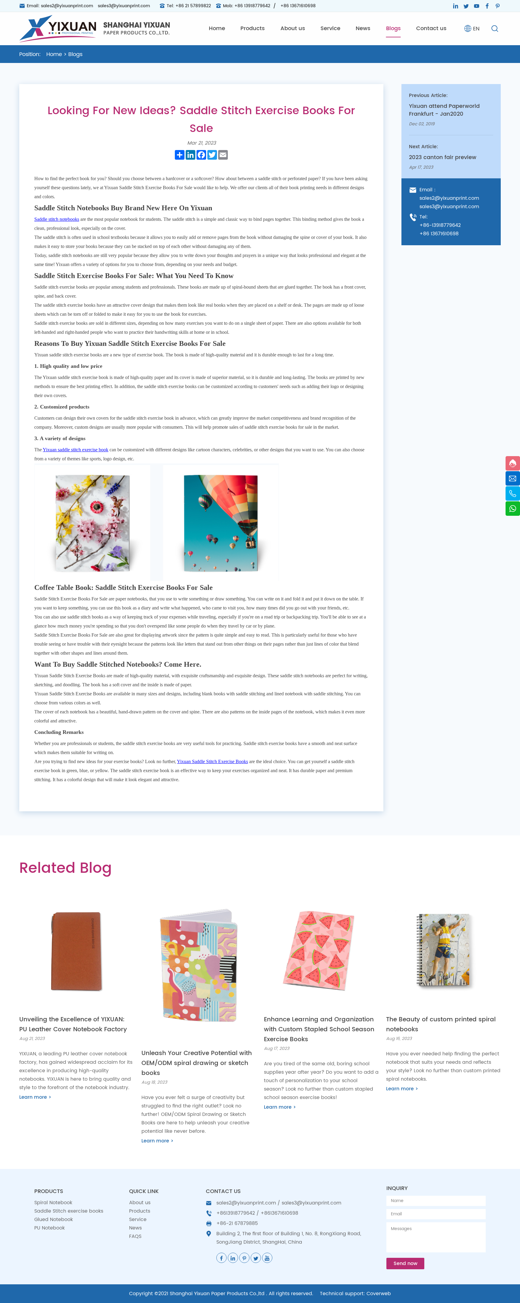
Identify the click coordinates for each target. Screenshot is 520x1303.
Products (252, 28)
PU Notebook (49, 1228)
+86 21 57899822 (193, 5)
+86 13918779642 (252, 5)
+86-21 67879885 (237, 1223)
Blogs (393, 28)
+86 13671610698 (298, 5)
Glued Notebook (53, 1219)
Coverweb (379, 1294)
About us (292, 28)
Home (217, 28)
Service (330, 28)
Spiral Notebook (53, 1203)
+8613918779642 (235, 1213)
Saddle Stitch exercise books (68, 1211)
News (363, 28)
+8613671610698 (279, 1213)
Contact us (431, 28)
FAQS (135, 1236)
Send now (405, 1263)
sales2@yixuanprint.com (67, 5)
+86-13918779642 (440, 225)
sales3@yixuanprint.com (124, 5)
